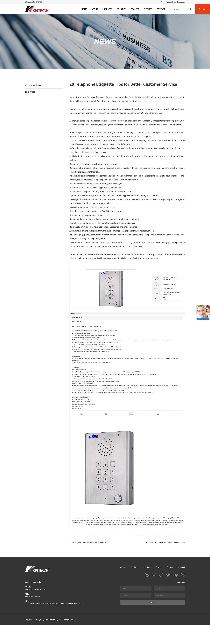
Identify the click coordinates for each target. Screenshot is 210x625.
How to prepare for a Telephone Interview (167, 542)
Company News (33, 85)
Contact (161, 9)
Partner (148, 9)
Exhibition (30, 91)
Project (135, 9)
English (202, 9)
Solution (121, 9)
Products (107, 9)
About (94, 9)
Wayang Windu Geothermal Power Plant (91, 542)
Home (84, 9)
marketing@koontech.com (174, 2)
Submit (153, 602)
